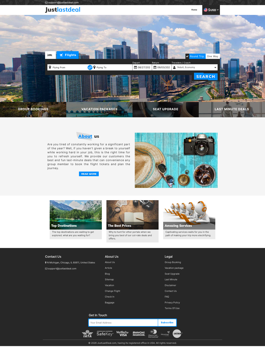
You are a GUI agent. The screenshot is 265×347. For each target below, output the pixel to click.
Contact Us (171, 290)
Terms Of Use (172, 308)
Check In (109, 296)
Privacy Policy (172, 302)
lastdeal (62, 9)
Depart (136, 62)
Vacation (109, 285)
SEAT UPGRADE (165, 109)
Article (108, 267)
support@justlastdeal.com (63, 2)
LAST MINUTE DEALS (232, 109)
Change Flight (112, 290)
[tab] (50, 55)
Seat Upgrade (172, 273)
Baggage (109, 302)
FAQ (167, 296)
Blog (107, 273)
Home (194, 10)
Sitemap (109, 279)
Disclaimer (170, 285)
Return (155, 62)
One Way (212, 56)
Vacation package (174, 267)
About (85, 136)
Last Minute (171, 279)
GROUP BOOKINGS (33, 109)
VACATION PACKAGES (99, 109)
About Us (110, 262)
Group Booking (173, 262)
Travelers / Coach (181, 62)
